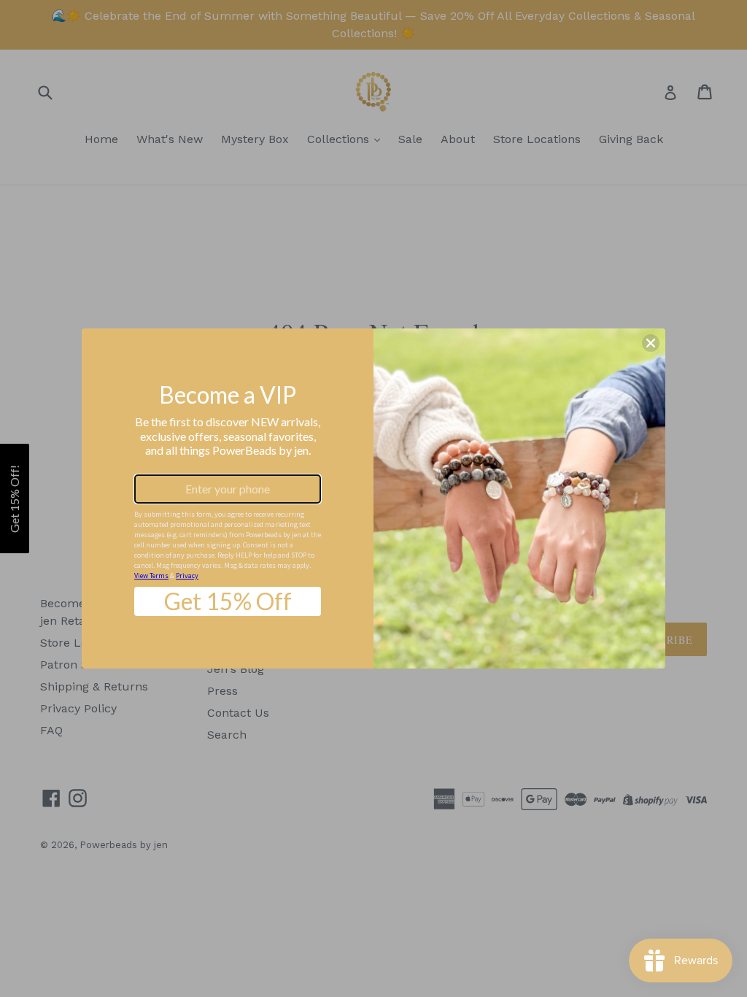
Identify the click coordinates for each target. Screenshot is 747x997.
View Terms (151, 575)
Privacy (187, 575)
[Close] (650, 343)
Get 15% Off (228, 601)
